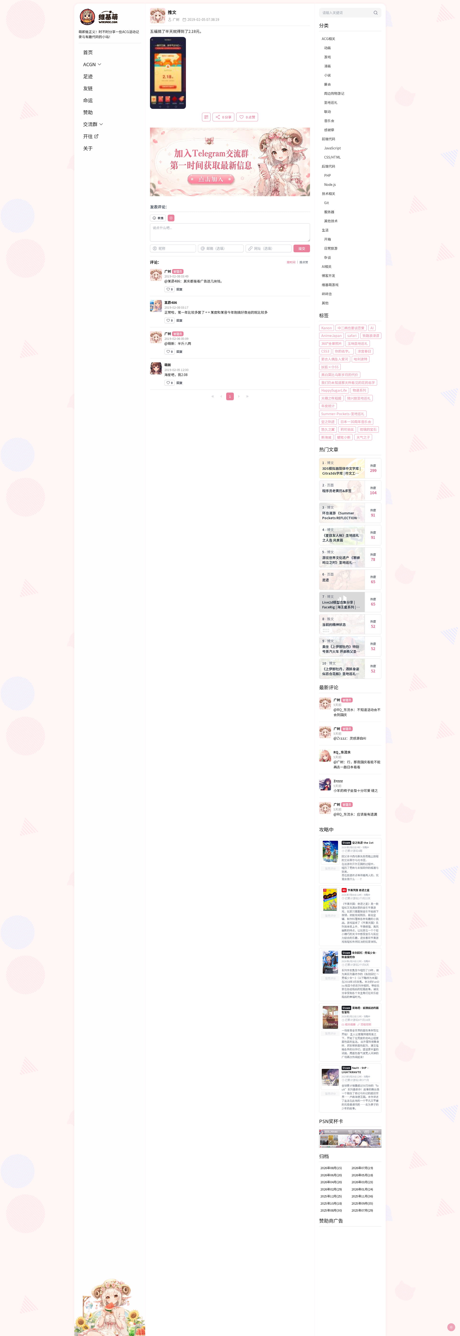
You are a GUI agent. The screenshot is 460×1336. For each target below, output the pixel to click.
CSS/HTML (332, 157)
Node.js (330, 184)
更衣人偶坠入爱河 (334, 359)
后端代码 (328, 166)
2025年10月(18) (331, 1203)
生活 (325, 230)
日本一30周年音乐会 (355, 421)
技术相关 (328, 193)
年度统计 (328, 405)
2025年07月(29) (362, 1210)
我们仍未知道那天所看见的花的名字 (348, 382)
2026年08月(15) (331, 1167)
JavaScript (332, 148)
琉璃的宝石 (368, 429)
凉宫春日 (364, 351)
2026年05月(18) (362, 1175)
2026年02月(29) (331, 1189)
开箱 (327, 239)
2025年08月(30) (331, 1210)
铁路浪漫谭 (370, 335)
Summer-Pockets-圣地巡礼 (342, 413)
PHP (327, 175)
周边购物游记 (334, 93)
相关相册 (350, 1024)
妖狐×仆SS (330, 367)
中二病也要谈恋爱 (351, 327)
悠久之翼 (328, 429)
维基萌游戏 (330, 284)
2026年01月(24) (362, 1189)
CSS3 (325, 351)
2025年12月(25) (331, 1196)
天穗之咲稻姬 (331, 398)
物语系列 (359, 390)
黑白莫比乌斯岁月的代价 (339, 374)
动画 (327, 47)
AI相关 (327, 266)
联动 (327, 111)
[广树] (157, 15)
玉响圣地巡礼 (358, 343)
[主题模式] (451, 1327)
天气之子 (363, 437)
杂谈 (327, 257)
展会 (327, 84)
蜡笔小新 (344, 437)
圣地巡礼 (331, 102)
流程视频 (366, 1024)
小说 (327, 75)
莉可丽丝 (347, 429)
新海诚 (326, 437)
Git (326, 202)
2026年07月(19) (362, 1167)
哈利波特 (360, 359)
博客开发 (328, 275)
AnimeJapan (331, 335)
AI (372, 327)
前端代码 (328, 138)
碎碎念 (327, 293)
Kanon (326, 327)
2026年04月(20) (331, 1182)
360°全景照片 (331, 343)
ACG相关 (328, 38)
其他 (325, 302)
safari (351, 335)
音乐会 (329, 120)
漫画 (327, 66)
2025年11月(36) (362, 1196)
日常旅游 (331, 248)
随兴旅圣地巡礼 (359, 398)
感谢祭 (329, 129)
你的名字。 (343, 351)
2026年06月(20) (331, 1175)
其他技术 (331, 220)
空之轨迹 (328, 421)
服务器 (329, 211)
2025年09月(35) (362, 1203)
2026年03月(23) (362, 1182)
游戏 (327, 56)
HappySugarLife (334, 390)
